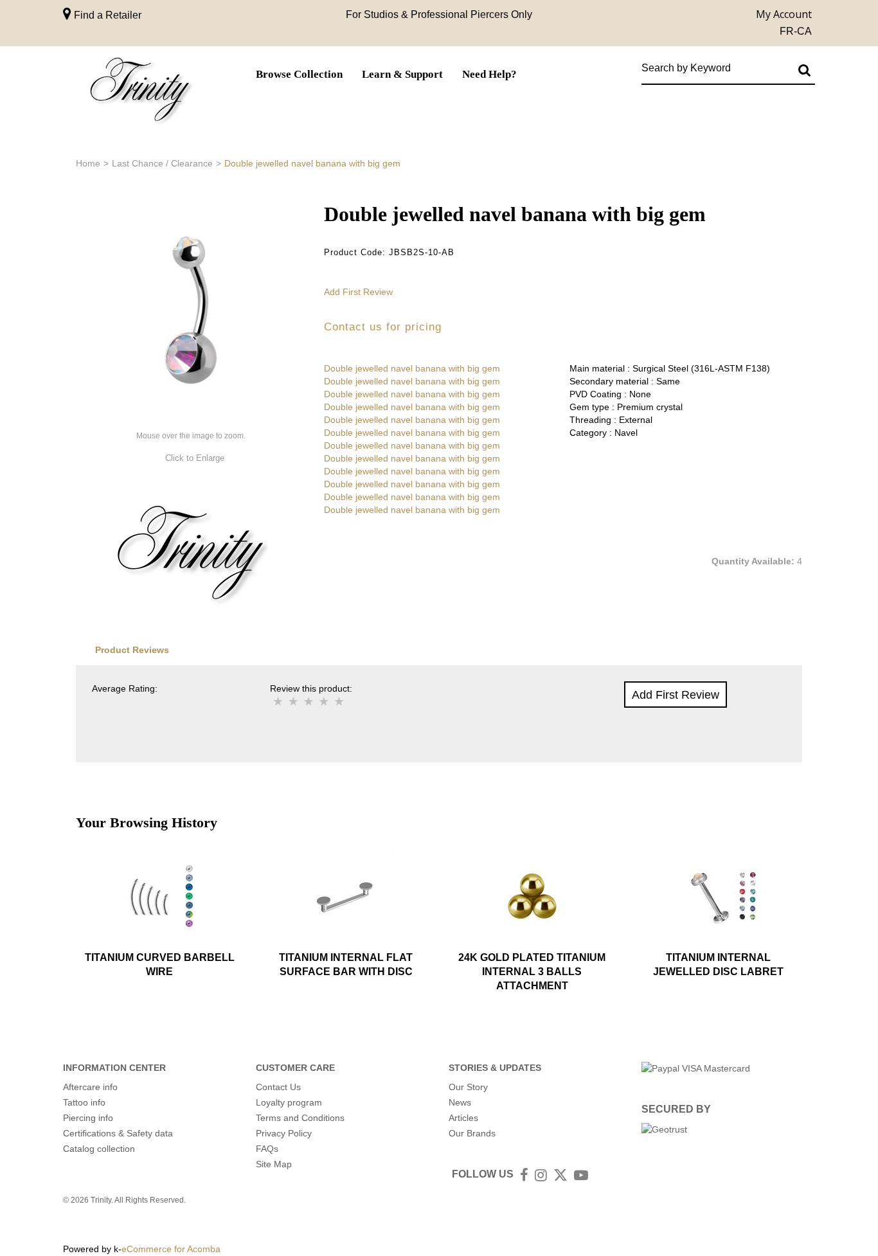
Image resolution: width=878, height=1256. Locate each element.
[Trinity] (140, 92)
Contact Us (278, 1087)
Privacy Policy (284, 1133)
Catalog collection (99, 1149)
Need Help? (489, 74)
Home (88, 163)
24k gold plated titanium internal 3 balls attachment (531, 972)
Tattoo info (84, 1102)
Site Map (274, 1164)
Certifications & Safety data (118, 1133)
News (460, 1102)
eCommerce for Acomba (170, 1249)
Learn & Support (402, 74)
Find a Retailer (106, 15)
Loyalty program (289, 1102)
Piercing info (88, 1118)
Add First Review (358, 292)
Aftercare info (90, 1087)
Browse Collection (299, 74)
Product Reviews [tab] (132, 650)
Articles (463, 1118)
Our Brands (472, 1133)
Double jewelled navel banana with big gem (412, 368)
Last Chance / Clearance (162, 163)
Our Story (468, 1087)
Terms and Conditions (300, 1118)
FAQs (267, 1149)
